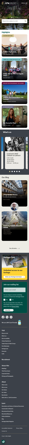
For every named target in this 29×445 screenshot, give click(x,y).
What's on (7, 132)
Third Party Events (6, 371)
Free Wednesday (5, 346)
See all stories (13, 248)
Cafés (3, 353)
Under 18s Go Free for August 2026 (13, 74)
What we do (4, 384)
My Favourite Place (9, 123)
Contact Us (4, 431)
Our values (4, 392)
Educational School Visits (7, 411)
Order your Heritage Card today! (13, 276)
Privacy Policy (15, 306)
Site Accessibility (6, 338)
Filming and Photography (7, 376)
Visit (3, 330)
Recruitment (6, 359)
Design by (6, 436)
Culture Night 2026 (9, 52)
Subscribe (7, 310)
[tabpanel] (14, 15)
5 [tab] (19, 171)
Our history (4, 389)
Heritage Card (5, 348)
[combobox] (13, 21)
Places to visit (5, 333)
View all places (7, 26)
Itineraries (4, 351)
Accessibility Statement (7, 428)
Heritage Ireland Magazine (8, 421)
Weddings (4, 368)
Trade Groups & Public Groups (8, 343)
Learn (3, 403)
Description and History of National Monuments (13, 406)
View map (21, 26)
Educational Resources (7, 413)
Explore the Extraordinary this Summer (13, 98)
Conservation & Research (7, 408)
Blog (3, 419)
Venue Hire (5, 365)
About (4, 382)
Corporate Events (6, 373)
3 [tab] (15, 17)
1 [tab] (12, 17)
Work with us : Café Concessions (9, 397)
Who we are (4, 387)
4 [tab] (17, 17)
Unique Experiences (6, 341)
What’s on (4, 336)
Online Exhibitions (6, 416)
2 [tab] (13, 17)
